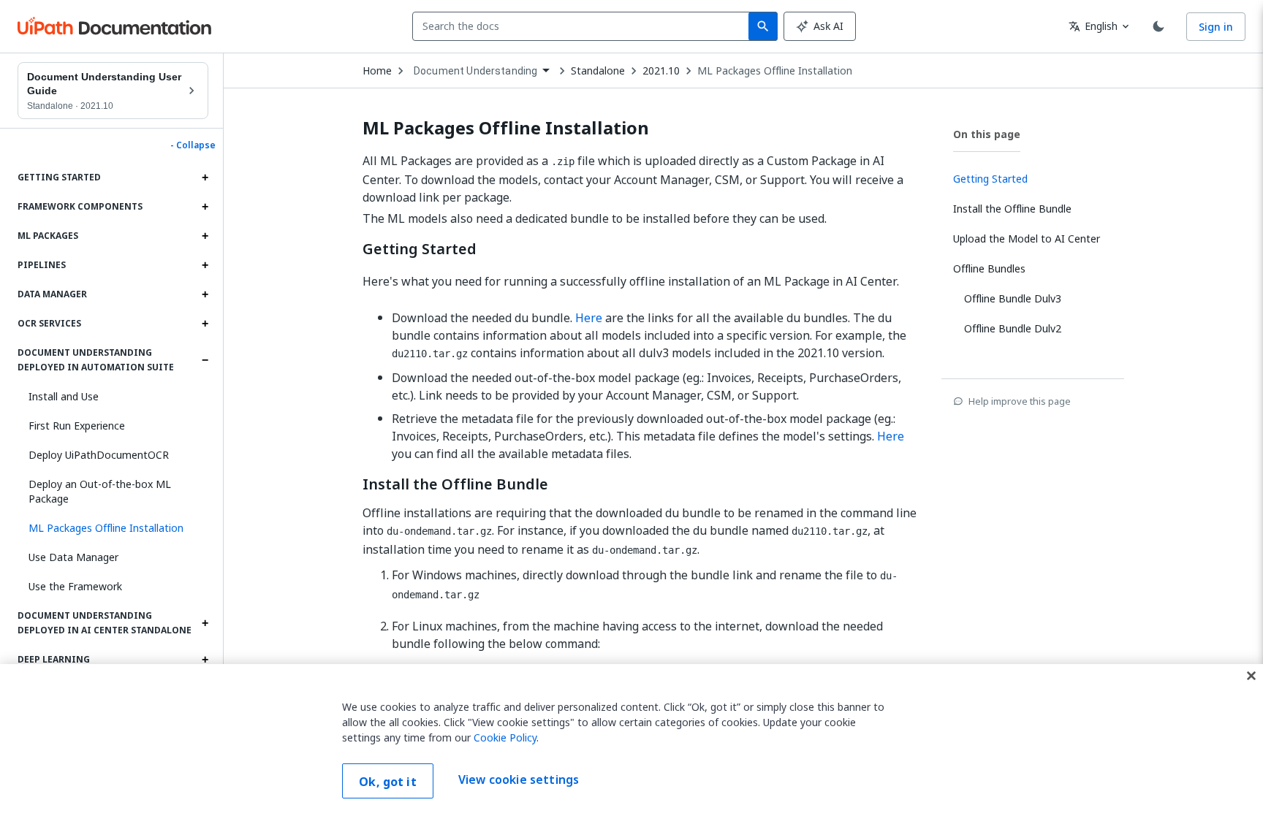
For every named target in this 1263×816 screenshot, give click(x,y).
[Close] (1251, 675)
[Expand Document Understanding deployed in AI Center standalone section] (204, 623)
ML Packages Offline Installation (774, 71)
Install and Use (64, 396)
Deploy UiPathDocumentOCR (99, 454)
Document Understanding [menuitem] (475, 71)
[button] (113, 528)
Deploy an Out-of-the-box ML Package (100, 491)
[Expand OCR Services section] (204, 323)
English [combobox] (1093, 26)
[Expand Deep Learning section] (204, 659)
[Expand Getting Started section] (204, 177)
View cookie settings (518, 779)
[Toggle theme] (1158, 26)
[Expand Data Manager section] (204, 294)
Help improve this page (1019, 401)
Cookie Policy (505, 737)
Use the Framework (75, 586)
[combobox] (583, 26)
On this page (986, 134)
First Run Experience (77, 425)
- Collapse (193, 145)
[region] (631, 740)
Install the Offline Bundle (455, 484)
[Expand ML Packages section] (204, 236)
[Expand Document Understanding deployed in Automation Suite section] (204, 360)
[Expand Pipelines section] (204, 265)
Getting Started (420, 249)
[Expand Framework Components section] (204, 206)
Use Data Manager (73, 557)
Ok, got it (388, 781)
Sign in (1216, 26)
